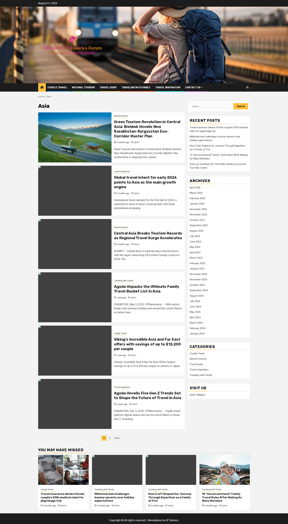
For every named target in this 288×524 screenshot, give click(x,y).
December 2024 (198, 274)
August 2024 (197, 295)
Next (117, 438)
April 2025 (195, 252)
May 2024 (195, 311)
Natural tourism (83, 87)
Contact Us (192, 87)
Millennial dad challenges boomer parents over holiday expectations (114, 497)
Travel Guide (108, 87)
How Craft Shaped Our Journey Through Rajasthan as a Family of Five (170, 497)
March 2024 (196, 322)
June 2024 (195, 306)
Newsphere (155, 520)
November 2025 (198, 214)
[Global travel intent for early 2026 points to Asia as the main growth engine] (75, 191)
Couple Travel (57, 87)
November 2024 (198, 279)
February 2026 (197, 198)
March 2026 (196, 192)
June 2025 (195, 241)
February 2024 (197, 328)
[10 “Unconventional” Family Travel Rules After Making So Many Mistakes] (225, 470)
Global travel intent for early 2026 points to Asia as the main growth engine (145, 182)
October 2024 (197, 284)
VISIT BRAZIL (198, 395)
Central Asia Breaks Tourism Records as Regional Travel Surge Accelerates (148, 235)
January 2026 (197, 203)
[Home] (42, 87)
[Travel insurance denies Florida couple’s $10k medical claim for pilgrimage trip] (63, 470)
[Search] (247, 87)
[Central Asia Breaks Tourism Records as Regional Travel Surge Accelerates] (75, 244)
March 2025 (196, 257)
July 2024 (195, 301)
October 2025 (197, 220)
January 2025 (197, 268)
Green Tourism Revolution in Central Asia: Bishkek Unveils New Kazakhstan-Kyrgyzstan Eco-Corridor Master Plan (147, 129)
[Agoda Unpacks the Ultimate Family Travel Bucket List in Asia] (75, 297)
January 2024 (197, 333)
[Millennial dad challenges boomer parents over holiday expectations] (117, 470)
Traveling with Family (136, 87)
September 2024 (199, 290)
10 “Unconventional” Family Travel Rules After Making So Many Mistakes (222, 497)
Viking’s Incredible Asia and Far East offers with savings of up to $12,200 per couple (147, 344)
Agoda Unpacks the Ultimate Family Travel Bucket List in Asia (146, 289)
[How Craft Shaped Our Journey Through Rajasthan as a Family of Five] (171, 470)
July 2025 (195, 236)
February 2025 (197, 263)
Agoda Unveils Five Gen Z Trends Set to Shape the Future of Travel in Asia (147, 395)
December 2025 (198, 209)
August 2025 (197, 230)
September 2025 (199, 225)
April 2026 (195, 187)
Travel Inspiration (167, 87)
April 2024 (195, 317)
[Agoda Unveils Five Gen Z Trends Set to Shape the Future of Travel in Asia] (75, 404)
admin (137, 142)
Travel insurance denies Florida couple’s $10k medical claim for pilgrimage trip (62, 497)
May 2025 (195, 247)
